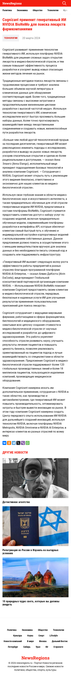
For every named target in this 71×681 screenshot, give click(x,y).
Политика (7, 10)
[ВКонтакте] (4, 443)
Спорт (41, 635)
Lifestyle (54, 635)
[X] (18, 443)
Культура (17, 635)
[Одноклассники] (9, 443)
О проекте (58, 647)
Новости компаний (13, 641)
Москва (43, 641)
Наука (30, 635)
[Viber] (23, 443)
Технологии (52, 10)
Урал (38, 647)
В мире (30, 641)
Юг (47, 647)
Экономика (22, 10)
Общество (37, 10)
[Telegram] (14, 443)
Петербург (13, 647)
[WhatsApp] (28, 443)
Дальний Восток (60, 641)
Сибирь (26, 647)
